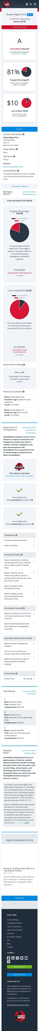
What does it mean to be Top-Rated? (19, 476)
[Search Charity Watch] (31, 4)
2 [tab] (15, 904)
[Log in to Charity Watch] (27, 4)
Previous (4, 840)
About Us (10, 933)
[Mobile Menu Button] (35, 4)
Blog (8, 944)
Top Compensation (14, 926)
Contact (10, 947)
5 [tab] (24, 904)
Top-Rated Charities (14, 923)
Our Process (19, 823)
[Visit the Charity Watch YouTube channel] (26, 958)
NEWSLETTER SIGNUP (19, 967)
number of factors (21, 54)
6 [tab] (27, 904)
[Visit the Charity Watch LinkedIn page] (13, 958)
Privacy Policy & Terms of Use (18, 1005)
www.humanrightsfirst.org (13, 167)
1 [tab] (12, 904)
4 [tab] (21, 904)
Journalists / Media (14, 937)
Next (34, 840)
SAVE (30, 14)
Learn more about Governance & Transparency (29, 430)
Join (8, 940)
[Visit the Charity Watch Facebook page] (8, 958)
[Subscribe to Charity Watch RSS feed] (8, 961)
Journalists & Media (19, 975)
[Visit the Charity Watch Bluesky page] (21, 958)
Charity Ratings (12, 920)
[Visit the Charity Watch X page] (17, 958)
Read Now (19, 898)
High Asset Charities (14, 930)
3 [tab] (18, 904)
